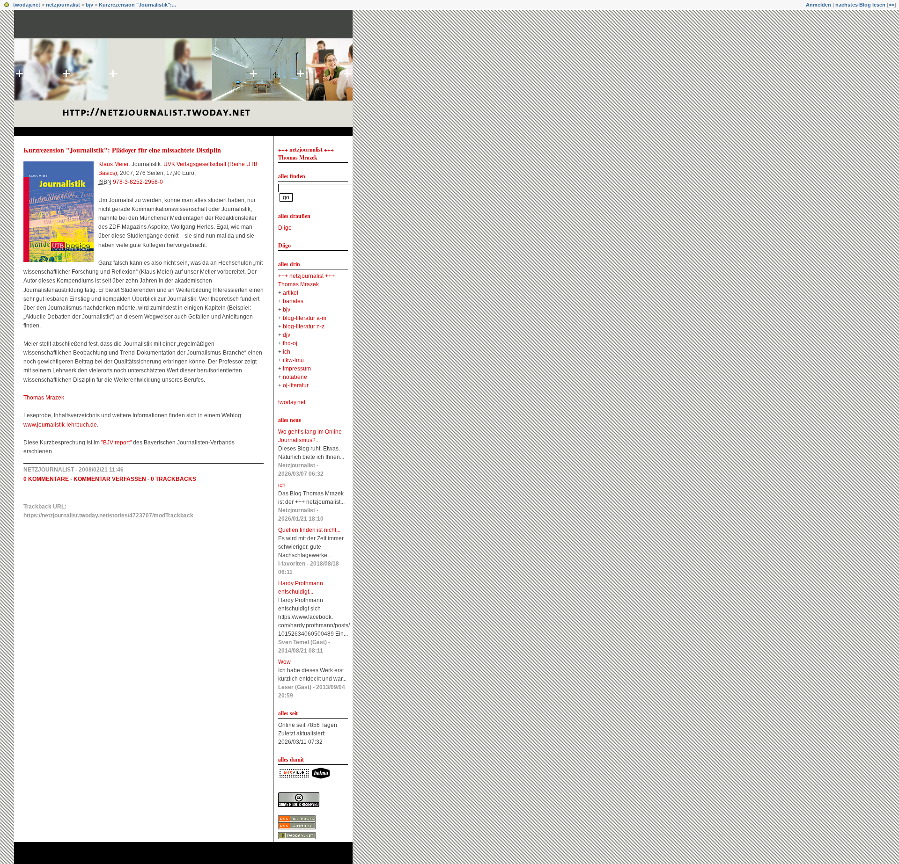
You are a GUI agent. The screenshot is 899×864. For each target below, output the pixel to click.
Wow (284, 662)
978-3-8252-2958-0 (138, 182)
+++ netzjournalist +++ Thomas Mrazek (306, 153)
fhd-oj (290, 343)
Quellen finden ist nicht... (309, 530)
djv (286, 335)
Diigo (285, 228)
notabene (295, 377)
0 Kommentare (46, 479)
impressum (297, 368)
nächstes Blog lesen (860, 4)
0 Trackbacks (173, 479)
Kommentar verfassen (110, 479)
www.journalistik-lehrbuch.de (60, 424)
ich (286, 352)
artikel (290, 293)
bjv (89, 4)
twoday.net (26, 4)
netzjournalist (63, 4)
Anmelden (818, 4)
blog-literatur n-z (303, 326)
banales (293, 301)
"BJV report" (116, 442)
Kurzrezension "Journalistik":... (137, 4)
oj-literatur (296, 385)
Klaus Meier (113, 164)
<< (891, 4)
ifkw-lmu (293, 360)
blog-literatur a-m (304, 318)
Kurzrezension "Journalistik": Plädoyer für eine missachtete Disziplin (122, 150)
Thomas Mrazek (43, 397)
